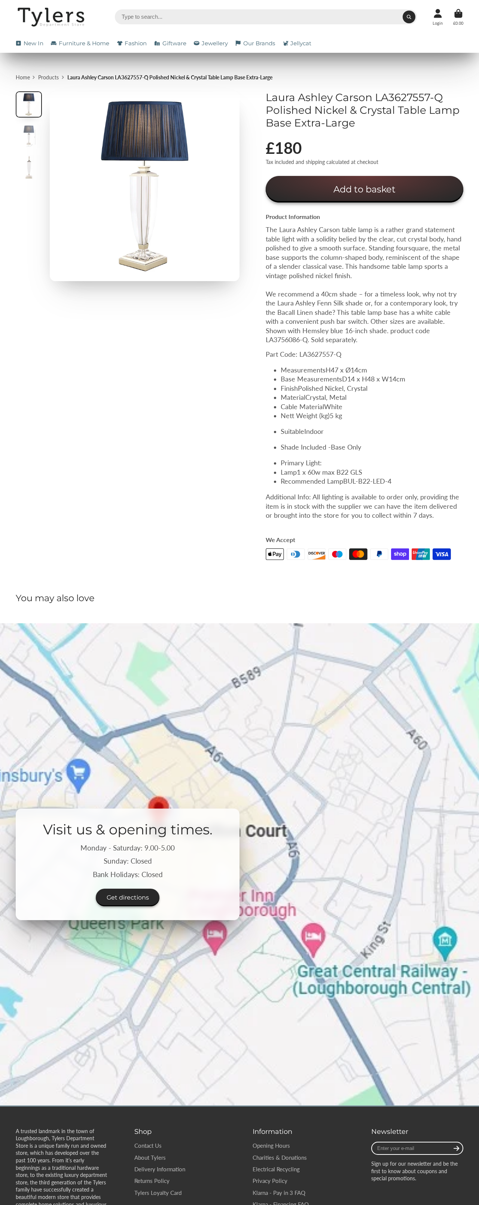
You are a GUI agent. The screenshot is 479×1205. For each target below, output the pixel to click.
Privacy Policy (270, 1180)
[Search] (409, 16)
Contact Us (148, 1145)
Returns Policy (152, 1180)
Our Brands (259, 43)
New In (33, 43)
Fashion (136, 43)
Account (438, 17)
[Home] (52, 17)
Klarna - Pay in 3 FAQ (279, 1192)
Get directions (128, 897)
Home (23, 77)
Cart (458, 17)
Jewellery (215, 43)
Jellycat (300, 43)
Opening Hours (271, 1145)
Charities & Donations (280, 1157)
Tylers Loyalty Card (157, 1192)
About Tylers (150, 1157)
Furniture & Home (84, 43)
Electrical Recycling (276, 1169)
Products (48, 77)
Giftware (174, 43)
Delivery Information (159, 1169)
